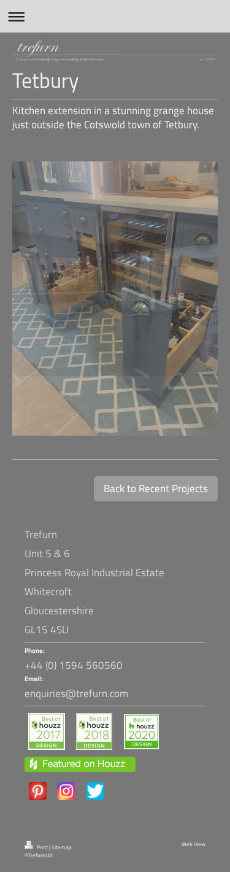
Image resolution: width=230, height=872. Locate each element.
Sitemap (62, 847)
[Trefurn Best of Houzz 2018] (94, 731)
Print (42, 847)
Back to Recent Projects (156, 488)
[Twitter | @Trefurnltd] (95, 791)
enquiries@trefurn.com (76, 693)
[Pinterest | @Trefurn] (38, 791)
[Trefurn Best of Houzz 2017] (46, 731)
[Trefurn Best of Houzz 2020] (141, 731)
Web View (193, 844)
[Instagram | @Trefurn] (66, 791)
